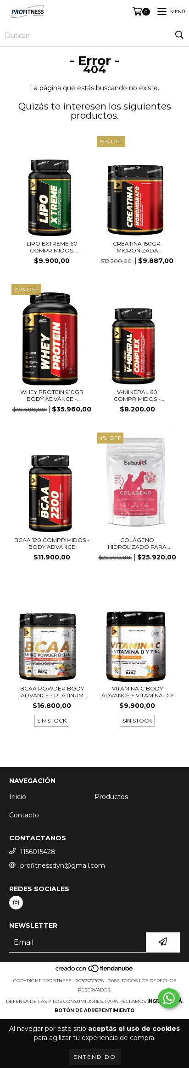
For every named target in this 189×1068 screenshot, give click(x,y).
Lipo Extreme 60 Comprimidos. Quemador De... (52, 247)
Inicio (17, 797)
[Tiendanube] (95, 972)
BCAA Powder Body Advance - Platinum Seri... (52, 692)
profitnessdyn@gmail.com (62, 865)
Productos (111, 797)
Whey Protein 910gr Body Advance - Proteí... (51, 395)
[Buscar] (179, 35)
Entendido (94, 1056)
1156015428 (38, 852)
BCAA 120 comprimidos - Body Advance (51, 543)
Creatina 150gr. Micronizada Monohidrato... (137, 247)
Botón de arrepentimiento (94, 1010)
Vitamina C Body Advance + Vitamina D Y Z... (137, 692)
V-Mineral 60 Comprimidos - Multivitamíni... (137, 395)
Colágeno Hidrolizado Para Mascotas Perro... (137, 543)
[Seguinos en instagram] (16, 902)
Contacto (24, 815)
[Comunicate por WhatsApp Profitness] (169, 998)
